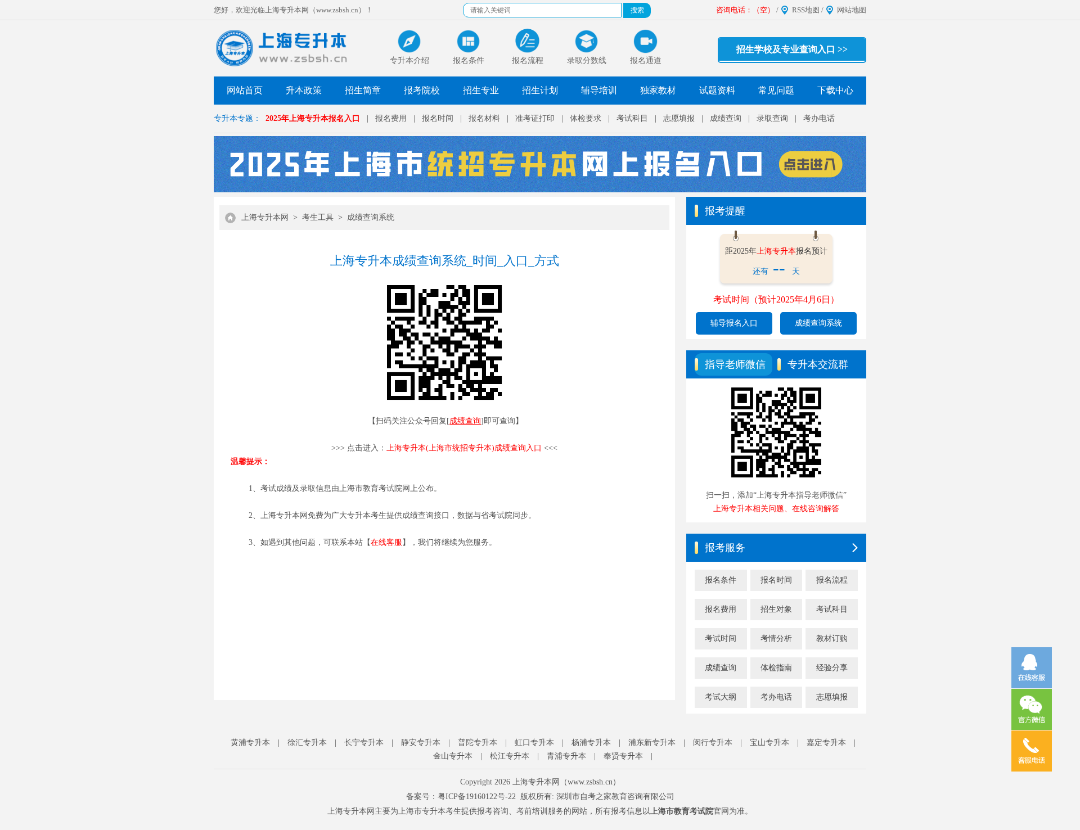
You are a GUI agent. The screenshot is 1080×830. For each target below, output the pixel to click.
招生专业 (481, 90)
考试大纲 (720, 697)
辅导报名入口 (734, 323)
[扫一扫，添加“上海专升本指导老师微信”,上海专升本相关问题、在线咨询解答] (776, 478)
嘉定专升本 (826, 742)
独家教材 (658, 90)
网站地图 (851, 10)
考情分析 (776, 638)
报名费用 (391, 118)
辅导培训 (599, 90)
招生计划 (540, 90)
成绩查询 (725, 118)
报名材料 (484, 118)
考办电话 (819, 118)
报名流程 (832, 580)
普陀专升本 (477, 742)
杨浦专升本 (591, 742)
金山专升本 (452, 756)
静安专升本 (420, 742)
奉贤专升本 (623, 756)
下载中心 (835, 90)
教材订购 (832, 638)
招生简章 (363, 90)
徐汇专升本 (307, 742)
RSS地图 (806, 10)
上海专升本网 (265, 217)
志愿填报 (679, 118)
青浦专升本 (566, 756)
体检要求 (585, 118)
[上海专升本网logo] (283, 48)
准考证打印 (535, 118)
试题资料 (717, 90)
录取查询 (772, 118)
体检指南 (776, 668)
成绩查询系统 (370, 217)
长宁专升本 (364, 742)
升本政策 (304, 90)
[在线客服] (1031, 667)
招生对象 (776, 609)
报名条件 (720, 580)
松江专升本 (509, 756)
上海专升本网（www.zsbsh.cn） (566, 782)
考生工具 (318, 217)
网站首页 (245, 90)
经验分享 (832, 668)
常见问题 (776, 90)
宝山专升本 (769, 742)
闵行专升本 (712, 742)
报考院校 (422, 90)
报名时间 (437, 118)
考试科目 (632, 118)
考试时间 (720, 638)
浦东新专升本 (652, 742)
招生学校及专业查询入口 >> (792, 49)
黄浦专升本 (250, 742)
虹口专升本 (534, 742)
